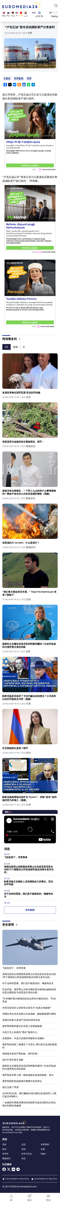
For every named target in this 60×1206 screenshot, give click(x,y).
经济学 (5, 1154)
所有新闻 (30, 910)
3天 (6, 347)
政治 (28, 752)
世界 (30, 33)
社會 (28, 703)
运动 (24, 1149)
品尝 (28, 397)
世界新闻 (18, 78)
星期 (15, 347)
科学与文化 (27, 1154)
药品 (24, 1158)
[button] (48, 1198)
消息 (4, 1144)
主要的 (6, 78)
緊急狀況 (30, 446)
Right (43, 1154)
